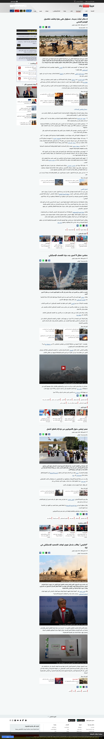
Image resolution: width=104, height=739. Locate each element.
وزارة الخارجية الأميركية (71, 505)
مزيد (35, 11)
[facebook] (10, 720)
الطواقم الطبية (56, 138)
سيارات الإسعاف (72, 143)
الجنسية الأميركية (54, 473)
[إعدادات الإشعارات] (24, 11)
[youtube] (18, 720)
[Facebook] (49, 27)
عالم (72, 11)
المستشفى (85, 70)
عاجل (21, 11)
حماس (82, 297)
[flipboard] (23, 720)
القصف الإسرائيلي (81, 300)
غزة (73, 475)
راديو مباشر (79, 729)
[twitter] (15, 720)
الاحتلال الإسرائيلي (83, 594)
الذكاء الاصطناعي (56, 11)
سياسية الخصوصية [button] (29, 736)
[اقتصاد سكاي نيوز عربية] (29, 11)
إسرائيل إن (77, 392)
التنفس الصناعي (71, 165)
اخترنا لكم (83, 407)
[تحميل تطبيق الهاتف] (76, 720)
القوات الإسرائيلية (81, 118)
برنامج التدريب (91, 731)
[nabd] (26, 720)
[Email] (40, 27)
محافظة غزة (48, 344)
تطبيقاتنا (79, 727)
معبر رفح (60, 222)
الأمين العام (82, 591)
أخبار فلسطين (82, 233)
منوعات (46, 11)
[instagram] (12, 720)
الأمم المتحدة (81, 79)
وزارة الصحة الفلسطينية (78, 212)
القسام (71, 350)
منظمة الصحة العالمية (64, 194)
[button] (17, 11)
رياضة (65, 11)
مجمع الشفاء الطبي (79, 74)
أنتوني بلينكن (71, 499)
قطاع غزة (85, 82)
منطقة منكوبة (76, 146)
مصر (77, 473)
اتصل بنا (92, 727)
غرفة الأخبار (54, 727)
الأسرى (73, 303)
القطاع (61, 74)
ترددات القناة (79, 731)
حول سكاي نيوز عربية (90, 729)
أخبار (86, 11)
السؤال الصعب (53, 729)
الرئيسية (92, 11)
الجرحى (60, 67)
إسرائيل (73, 79)
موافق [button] (8, 737)
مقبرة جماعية (52, 160)
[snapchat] (20, 720)
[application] (63, 368)
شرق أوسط (78, 11)
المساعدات (78, 475)
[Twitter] (46, 27)
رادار (55, 731)
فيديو (41, 11)
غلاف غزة (79, 389)
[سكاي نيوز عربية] (86, 6)
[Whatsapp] (43, 27)
